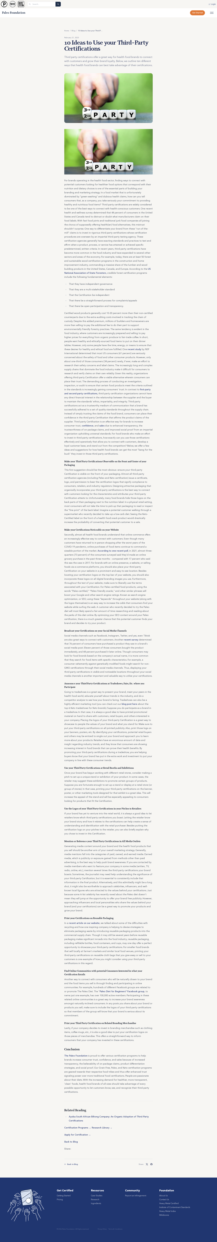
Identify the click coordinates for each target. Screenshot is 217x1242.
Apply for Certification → (77, 1134)
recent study (134, 349)
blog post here (129, 704)
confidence (87, 425)
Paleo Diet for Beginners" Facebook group (122, 991)
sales (101, 425)
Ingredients (96, 1203)
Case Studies (96, 1195)
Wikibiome (164, 1215)
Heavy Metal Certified (169, 1203)
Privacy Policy (102, 1229)
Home (66, 31)
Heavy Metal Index (167, 1211)
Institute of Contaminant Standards (174, 1207)
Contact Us (164, 1199)
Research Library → (102, 1127)
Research (95, 1199)
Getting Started (63, 1195)
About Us (163, 1195)
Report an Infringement (135, 1195)
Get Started (197, 13)
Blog (73, 31)
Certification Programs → (77, 1127)
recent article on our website (84, 923)
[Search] (58, 4)
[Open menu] (212, 13)
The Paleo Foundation (76, 1055)
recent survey (131, 639)
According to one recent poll (113, 550)
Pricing (60, 1199)
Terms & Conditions (115, 1229)
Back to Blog (71, 1141)
